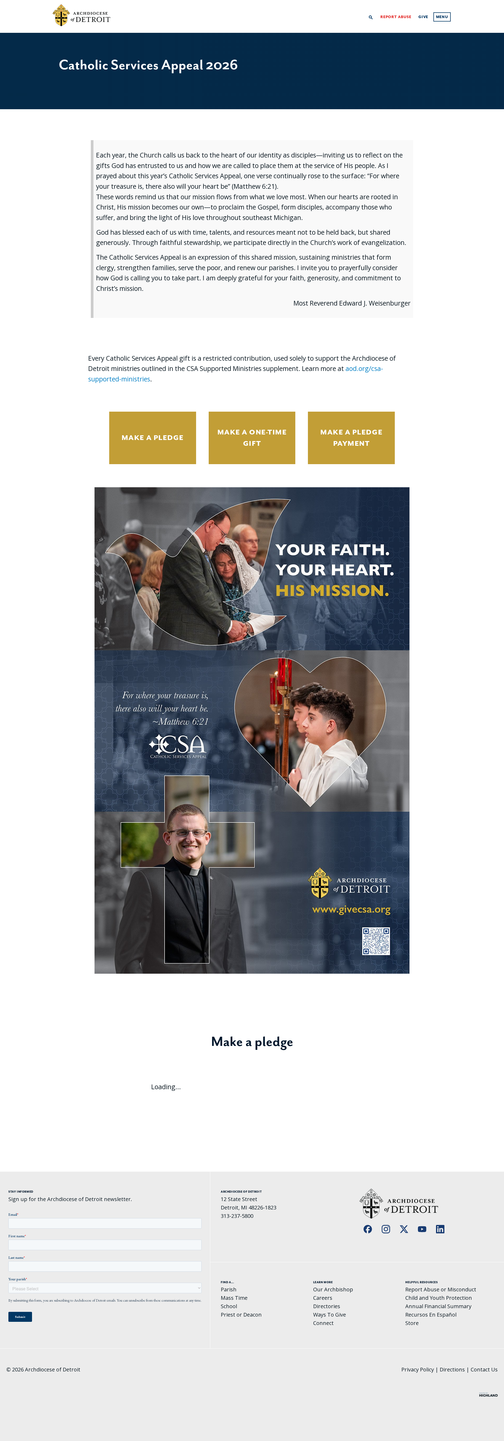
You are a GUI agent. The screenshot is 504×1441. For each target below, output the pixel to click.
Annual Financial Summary (438, 1306)
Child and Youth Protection (438, 1297)
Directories (326, 1306)
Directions (452, 1369)
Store (412, 1323)
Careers (322, 1297)
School (229, 1306)
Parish (229, 1289)
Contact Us (484, 1369)
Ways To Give (329, 1314)
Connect (323, 1323)
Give (423, 17)
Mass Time (234, 1297)
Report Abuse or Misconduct (440, 1289)
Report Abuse (395, 17)
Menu (442, 17)
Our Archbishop (333, 1289)
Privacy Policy (417, 1369)
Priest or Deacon (241, 1314)
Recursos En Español (430, 1314)
